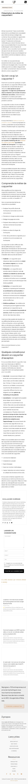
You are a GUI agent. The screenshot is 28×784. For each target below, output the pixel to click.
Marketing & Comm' (7, 7)
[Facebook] (3, 522)
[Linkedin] (7, 522)
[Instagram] (5, 522)
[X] (9, 522)
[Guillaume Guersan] (3, 11)
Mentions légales (14, 780)
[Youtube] (11, 522)
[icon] (25, 2)
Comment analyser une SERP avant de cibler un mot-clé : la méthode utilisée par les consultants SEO (14, 632)
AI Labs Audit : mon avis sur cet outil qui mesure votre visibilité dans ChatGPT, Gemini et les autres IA (14, 664)
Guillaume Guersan (8, 10)
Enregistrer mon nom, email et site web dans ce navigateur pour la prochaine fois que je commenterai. (14, 565)
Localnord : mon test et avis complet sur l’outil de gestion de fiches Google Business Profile (13, 601)
